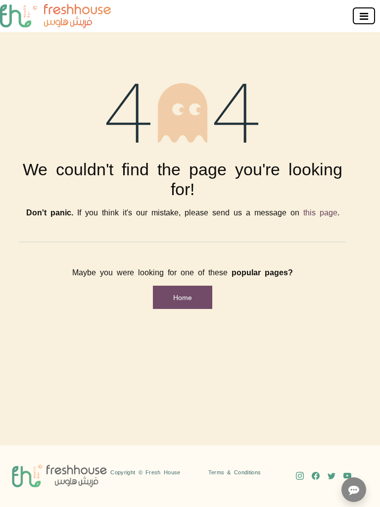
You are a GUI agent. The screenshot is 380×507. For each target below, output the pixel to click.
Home (182, 297)
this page (320, 212)
